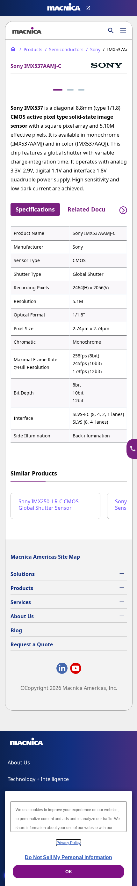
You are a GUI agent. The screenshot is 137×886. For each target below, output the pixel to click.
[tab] (57, 90)
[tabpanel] (69, 334)
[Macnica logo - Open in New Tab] (64, 8)
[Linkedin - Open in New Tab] (62, 669)
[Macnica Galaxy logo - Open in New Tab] (27, 743)
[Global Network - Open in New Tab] (89, 8)
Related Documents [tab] (96, 209)
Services (21, 602)
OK (68, 871)
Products (22, 588)
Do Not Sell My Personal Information (68, 857)
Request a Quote (32, 644)
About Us (22, 616)
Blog (16, 630)
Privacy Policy (68, 843)
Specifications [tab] (35, 209)
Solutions (23, 574)
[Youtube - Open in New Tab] (75, 669)
